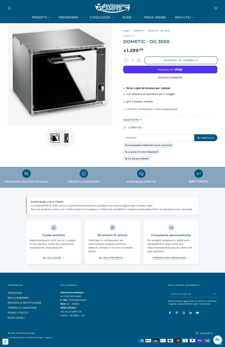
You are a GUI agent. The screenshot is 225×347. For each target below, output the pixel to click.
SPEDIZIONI (15, 292)
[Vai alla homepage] (112, 8)
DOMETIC (138, 30)
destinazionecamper (25, 333)
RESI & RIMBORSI (18, 297)
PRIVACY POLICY (18, 312)
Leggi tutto (131, 119)
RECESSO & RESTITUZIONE (24, 302)
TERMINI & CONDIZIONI (22, 307)
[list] (112, 177)
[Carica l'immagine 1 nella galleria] (55, 138)
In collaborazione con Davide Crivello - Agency (30, 337)
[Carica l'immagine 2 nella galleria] (65, 138)
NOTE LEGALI (16, 317)
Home (126, 30)
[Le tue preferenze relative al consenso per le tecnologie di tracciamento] (5, 342)
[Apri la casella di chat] (218, 340)
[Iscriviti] (215, 293)
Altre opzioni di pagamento (170, 77)
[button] (9, 8)
